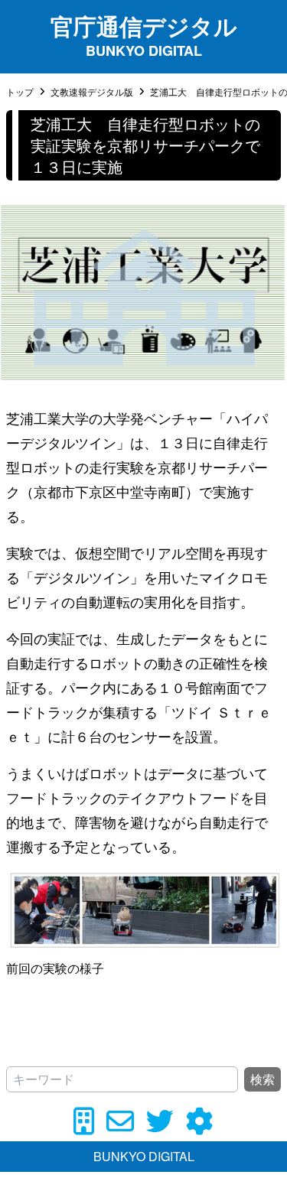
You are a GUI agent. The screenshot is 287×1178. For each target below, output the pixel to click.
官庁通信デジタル (144, 25)
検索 (262, 1079)
